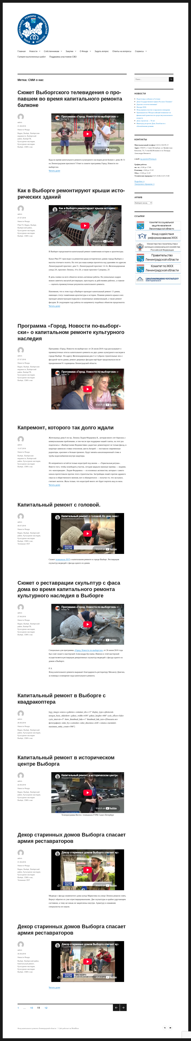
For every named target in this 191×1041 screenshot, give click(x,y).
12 (46, 1007)
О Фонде (84, 51)
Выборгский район (25, 227)
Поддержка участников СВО (63, 56)
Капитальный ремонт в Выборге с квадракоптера (62, 698)
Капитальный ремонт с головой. (59, 504)
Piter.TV (21, 225)
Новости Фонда (24, 129)
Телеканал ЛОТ (24, 543)
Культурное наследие (26, 141)
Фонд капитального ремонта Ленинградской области (37, 1028)
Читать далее (54, 170)
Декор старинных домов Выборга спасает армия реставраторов (72, 837)
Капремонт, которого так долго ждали (66, 427)
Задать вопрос (102, 51)
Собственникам (51, 51)
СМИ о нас (28, 147)
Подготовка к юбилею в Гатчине (148, 99)
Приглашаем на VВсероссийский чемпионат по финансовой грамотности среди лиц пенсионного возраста (155, 115)
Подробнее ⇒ (139, 181)
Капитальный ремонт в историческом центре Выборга (66, 760)
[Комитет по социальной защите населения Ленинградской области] (158, 225)
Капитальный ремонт (26, 963)
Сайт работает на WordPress (68, 1028)
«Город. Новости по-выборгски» (88, 650)
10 (32, 1007)
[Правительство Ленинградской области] (158, 257)
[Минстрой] (158, 247)
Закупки (69, 51)
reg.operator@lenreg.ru (148, 159)
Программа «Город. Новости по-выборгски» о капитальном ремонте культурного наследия (71, 332)
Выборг (26, 133)
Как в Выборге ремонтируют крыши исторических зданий (71, 193)
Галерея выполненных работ (32, 56)
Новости (33, 51)
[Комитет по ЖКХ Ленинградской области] (158, 268)
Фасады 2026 (141, 107)
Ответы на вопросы (121, 51)
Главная (22, 51)
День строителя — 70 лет (146, 121)
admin (20, 122)
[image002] (158, 279)
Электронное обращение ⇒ (144, 184)
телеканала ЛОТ (62, 559)
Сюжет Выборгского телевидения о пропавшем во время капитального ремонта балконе (70, 98)
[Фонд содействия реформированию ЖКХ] (158, 236)
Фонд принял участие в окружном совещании (153, 110)
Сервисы (139, 51)
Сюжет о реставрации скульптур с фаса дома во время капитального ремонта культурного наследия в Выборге (69, 589)
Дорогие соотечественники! (147, 104)
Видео (20, 133)
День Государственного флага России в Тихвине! (154, 101)
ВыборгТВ (27, 138)
